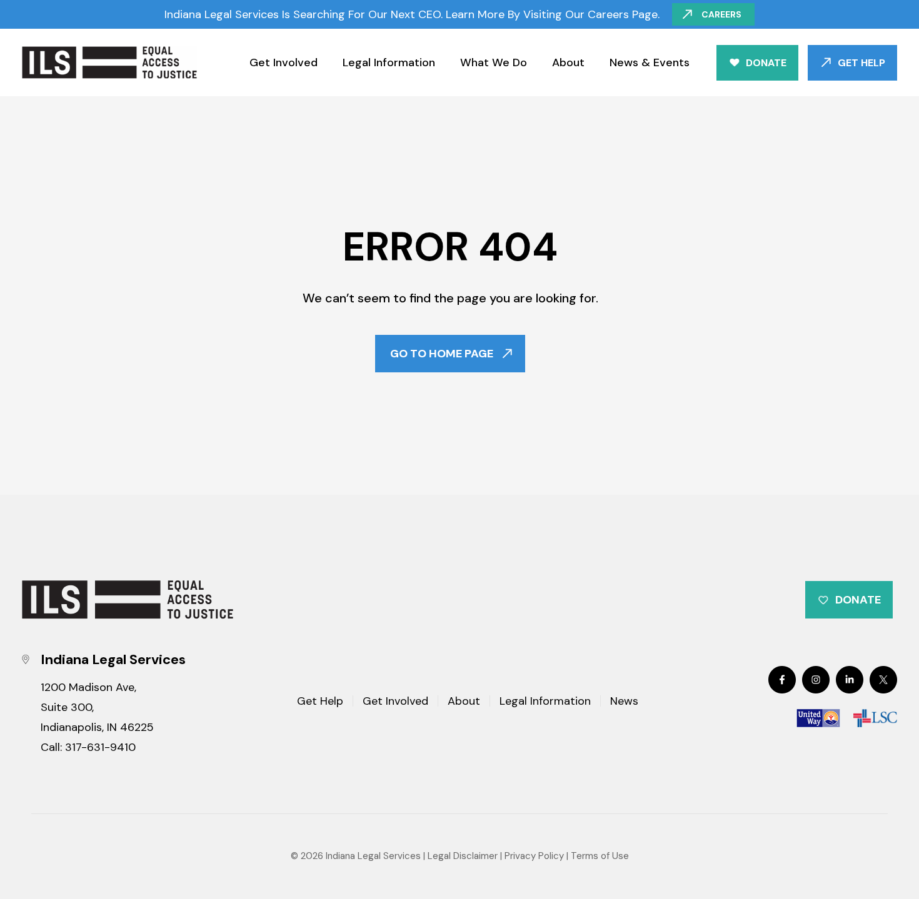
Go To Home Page (441, 353)
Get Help (861, 62)
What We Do (493, 62)
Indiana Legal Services (373, 856)
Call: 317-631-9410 (88, 747)
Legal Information (389, 62)
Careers (721, 14)
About (568, 62)
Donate (766, 62)
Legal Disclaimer (463, 856)
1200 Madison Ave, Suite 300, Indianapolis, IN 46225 (97, 707)
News (624, 701)
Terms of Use (600, 856)
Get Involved (283, 62)
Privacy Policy (534, 856)
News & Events (650, 62)
